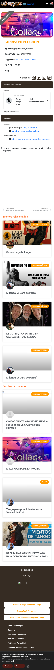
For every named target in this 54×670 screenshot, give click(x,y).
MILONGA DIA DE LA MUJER (23, 468)
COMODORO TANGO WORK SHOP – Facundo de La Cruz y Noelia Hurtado (27, 424)
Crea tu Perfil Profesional (27, 611)
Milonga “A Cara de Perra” (21, 292)
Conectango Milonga (18, 252)
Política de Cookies (16, 639)
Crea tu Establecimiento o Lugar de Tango (27, 617)
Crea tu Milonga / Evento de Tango (27, 605)
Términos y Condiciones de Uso (21, 647)
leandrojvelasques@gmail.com (26, 131)
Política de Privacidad (17, 643)
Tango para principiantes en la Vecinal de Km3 (24, 511)
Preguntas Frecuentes (17, 634)
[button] (47, 4)
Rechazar (19, 666)
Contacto (7, 118)
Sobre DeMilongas (15, 625)
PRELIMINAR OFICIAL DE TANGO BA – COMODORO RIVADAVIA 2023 (27, 555)
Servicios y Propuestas (12, 84)
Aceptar (7, 666)
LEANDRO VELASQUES (25, 59)
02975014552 (30, 127)
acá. (12, 661)
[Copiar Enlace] (49, 77)
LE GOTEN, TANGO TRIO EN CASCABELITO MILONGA (22, 335)
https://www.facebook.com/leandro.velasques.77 (30, 139)
